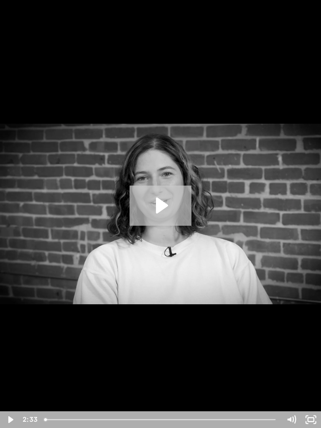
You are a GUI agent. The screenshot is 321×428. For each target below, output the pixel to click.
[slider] (161, 419)
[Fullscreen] (311, 419)
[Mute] (291, 419)
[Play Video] (10, 419)
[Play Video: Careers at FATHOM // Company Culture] (161, 205)
